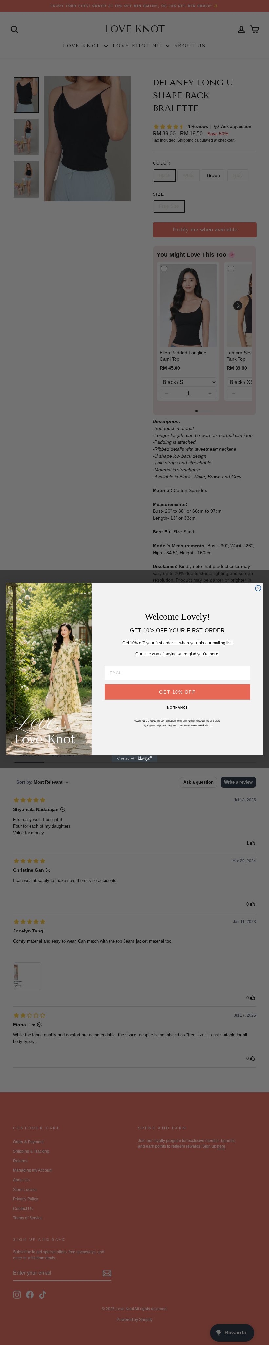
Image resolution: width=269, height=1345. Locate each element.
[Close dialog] (258, 588)
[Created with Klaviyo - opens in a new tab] (134, 758)
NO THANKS (177, 707)
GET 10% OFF (177, 691)
